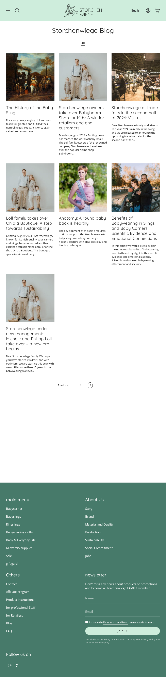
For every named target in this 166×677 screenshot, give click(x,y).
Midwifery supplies (19, 548)
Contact (11, 584)
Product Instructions (20, 600)
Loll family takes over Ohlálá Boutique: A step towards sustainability (29, 223)
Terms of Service (94, 642)
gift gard (12, 563)
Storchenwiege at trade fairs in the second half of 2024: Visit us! (135, 112)
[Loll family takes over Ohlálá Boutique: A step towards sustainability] (30, 187)
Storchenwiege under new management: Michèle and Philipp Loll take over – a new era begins (29, 338)
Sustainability (94, 540)
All (83, 43)
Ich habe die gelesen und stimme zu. (122, 622)
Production (93, 532)
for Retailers (14, 615)
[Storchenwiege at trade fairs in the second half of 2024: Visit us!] (136, 77)
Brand (89, 516)
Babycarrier (14, 508)
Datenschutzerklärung (115, 622)
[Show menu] (8, 10)
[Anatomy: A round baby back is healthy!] (83, 187)
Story (89, 508)
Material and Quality (99, 524)
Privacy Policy (147, 639)
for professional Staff (20, 607)
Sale (9, 556)
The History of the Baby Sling (29, 110)
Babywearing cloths (19, 532)
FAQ (9, 631)
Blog (9, 623)
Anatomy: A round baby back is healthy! (82, 220)
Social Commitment (99, 548)
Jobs (88, 556)
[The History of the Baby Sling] (30, 77)
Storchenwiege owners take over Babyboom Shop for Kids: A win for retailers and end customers (81, 117)
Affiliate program (18, 592)
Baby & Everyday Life (21, 540)
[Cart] (157, 10)
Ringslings (13, 524)
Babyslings (13, 516)
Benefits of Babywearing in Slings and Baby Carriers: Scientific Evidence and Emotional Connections (134, 228)
